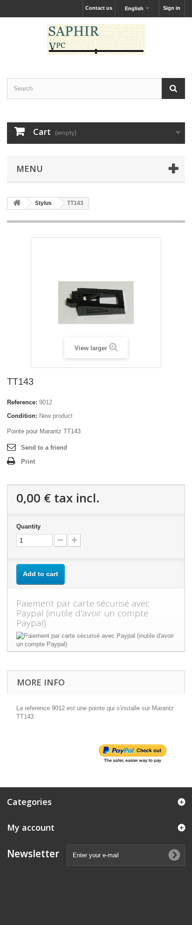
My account (31, 827)
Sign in (171, 8)
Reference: (22, 402)
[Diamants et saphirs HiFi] (96, 39)
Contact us (98, 8)
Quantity (28, 526)
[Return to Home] (17, 203)
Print (28, 461)
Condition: (22, 415)
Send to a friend (44, 447)
